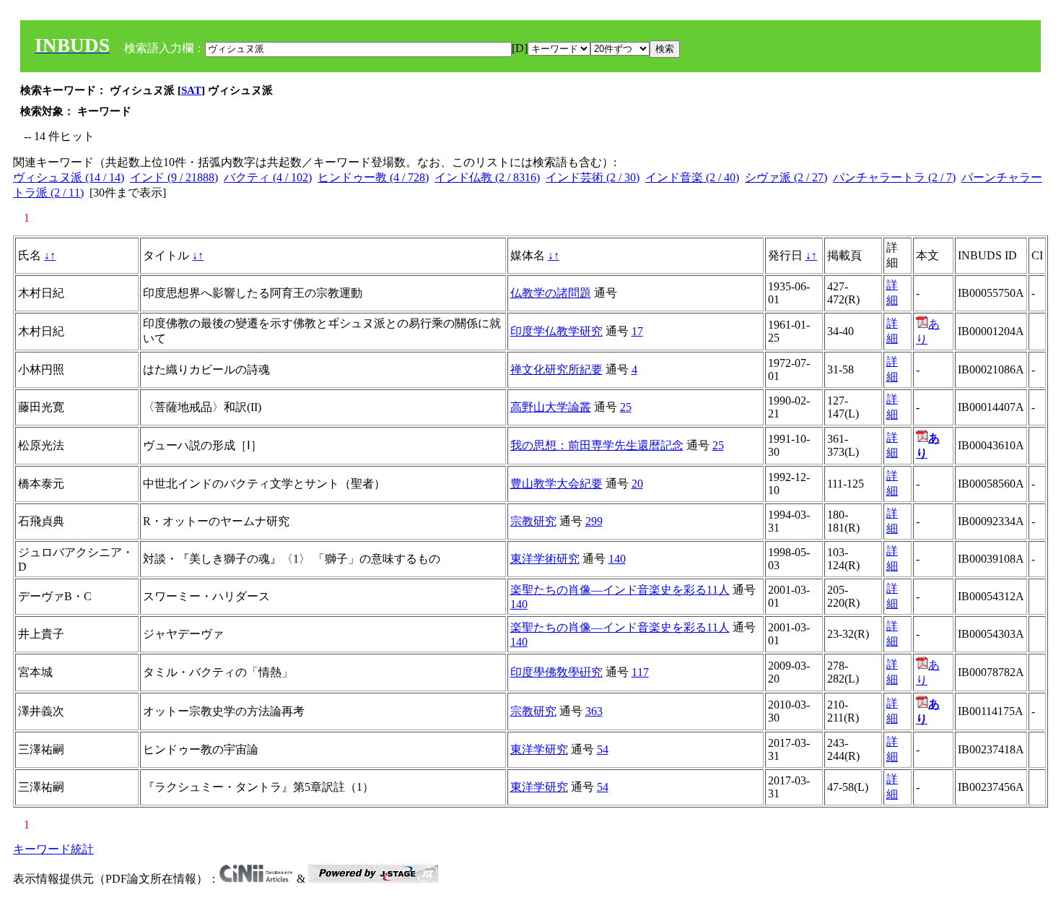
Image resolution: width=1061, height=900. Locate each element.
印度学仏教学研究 (556, 331)
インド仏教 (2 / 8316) (487, 177)
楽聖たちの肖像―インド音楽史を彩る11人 (620, 590)
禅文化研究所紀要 (556, 369)
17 (637, 331)
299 (594, 521)
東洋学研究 (539, 749)
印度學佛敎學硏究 (556, 672)
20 (637, 483)
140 (617, 559)
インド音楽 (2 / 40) (692, 177)
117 (640, 672)
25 (626, 407)
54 (602, 749)
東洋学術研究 (545, 559)
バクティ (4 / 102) (268, 177)
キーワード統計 (53, 849)
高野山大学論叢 (550, 407)
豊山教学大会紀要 (556, 483)
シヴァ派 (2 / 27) (786, 177)
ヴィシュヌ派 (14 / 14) (68, 177)
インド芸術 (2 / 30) (592, 177)
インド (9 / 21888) (174, 177)
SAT (191, 90)
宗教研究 (533, 521)
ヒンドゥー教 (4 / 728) (373, 177)
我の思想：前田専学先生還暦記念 (597, 445)
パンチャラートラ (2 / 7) (894, 177)
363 (594, 711)
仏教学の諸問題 (550, 293)
